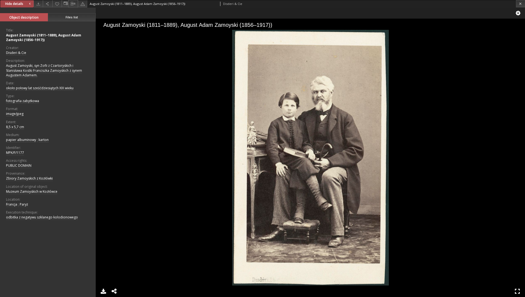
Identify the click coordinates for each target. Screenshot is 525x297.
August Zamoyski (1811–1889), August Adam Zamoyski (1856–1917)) (43, 37)
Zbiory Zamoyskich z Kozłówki (29, 178)
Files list (72, 17)
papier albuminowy (21, 139)
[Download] (38, 3)
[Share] (47, 3)
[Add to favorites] (57, 3)
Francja (11, 204)
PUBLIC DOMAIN (18, 165)
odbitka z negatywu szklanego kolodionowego (42, 217)
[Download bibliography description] (73, 4)
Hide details (14, 3)
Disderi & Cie (16, 52)
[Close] (520, 3)
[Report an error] (82, 3)
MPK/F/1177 (15, 152)
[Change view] (65, 3)
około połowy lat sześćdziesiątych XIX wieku (40, 88)
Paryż (24, 204)
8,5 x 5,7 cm (15, 127)
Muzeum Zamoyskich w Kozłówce (31, 191)
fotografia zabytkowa (22, 101)
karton (44, 139)
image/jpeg (15, 113)
